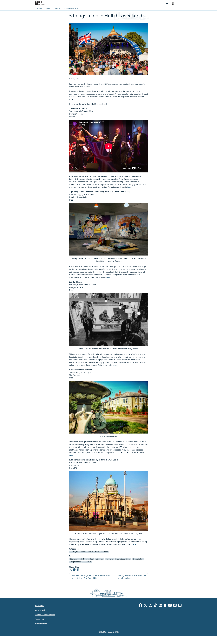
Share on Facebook (74, 569)
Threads (170, 605)
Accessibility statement (45, 614)
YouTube (180, 605)
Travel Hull (39, 619)
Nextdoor (165, 605)
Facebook (140, 605)
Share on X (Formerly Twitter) (70, 569)
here (129, 187)
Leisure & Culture (87, 552)
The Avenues (87, 562)
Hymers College (138, 559)
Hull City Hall (74, 552)
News (39, 8)
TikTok (155, 605)
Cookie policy (41, 610)
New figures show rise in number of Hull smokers (132, 576)
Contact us (39, 605)
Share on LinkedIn (77, 569)
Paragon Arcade (75, 562)
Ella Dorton (109, 559)
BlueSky (175, 605)
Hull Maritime (41, 624)
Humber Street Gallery (123, 559)
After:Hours (99, 559)
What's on (104, 552)
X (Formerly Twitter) (145, 605)
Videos (48, 8)
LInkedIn (160, 605)
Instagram (150, 605)
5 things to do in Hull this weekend (82, 559)
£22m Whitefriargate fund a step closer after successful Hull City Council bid (90, 576)
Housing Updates (71, 8)
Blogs (57, 8)
